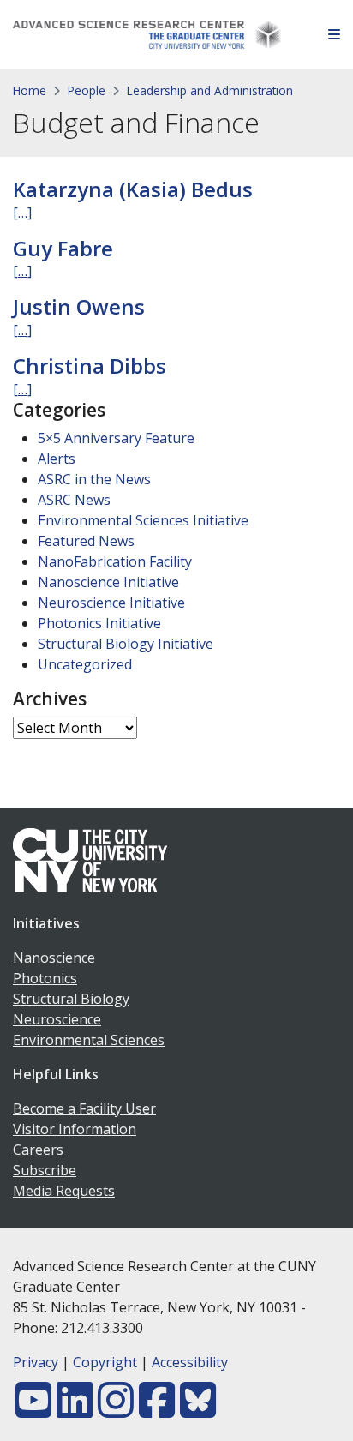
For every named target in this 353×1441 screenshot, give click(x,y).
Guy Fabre (63, 248)
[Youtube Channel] (33, 1410)
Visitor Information (74, 1129)
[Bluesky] (197, 1410)
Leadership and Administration (210, 90)
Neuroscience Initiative (111, 602)
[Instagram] (115, 1410)
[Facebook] (156, 1410)
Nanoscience (54, 957)
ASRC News (74, 499)
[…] (22, 212)
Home (29, 90)
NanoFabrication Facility (115, 561)
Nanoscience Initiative (108, 582)
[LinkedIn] (74, 1410)
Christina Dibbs (89, 365)
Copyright (105, 1362)
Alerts (56, 458)
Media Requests (64, 1190)
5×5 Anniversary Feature (116, 438)
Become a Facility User (84, 1108)
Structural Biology (71, 998)
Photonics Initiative (99, 623)
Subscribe (44, 1170)
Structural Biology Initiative (125, 643)
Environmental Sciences (89, 1039)
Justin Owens (79, 306)
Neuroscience (57, 1019)
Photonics (45, 978)
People (86, 90)
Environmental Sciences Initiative (143, 520)
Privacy (35, 1362)
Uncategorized (85, 664)
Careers (38, 1149)
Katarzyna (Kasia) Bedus (133, 189)
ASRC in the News (94, 479)
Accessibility (190, 1362)
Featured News (86, 540)
